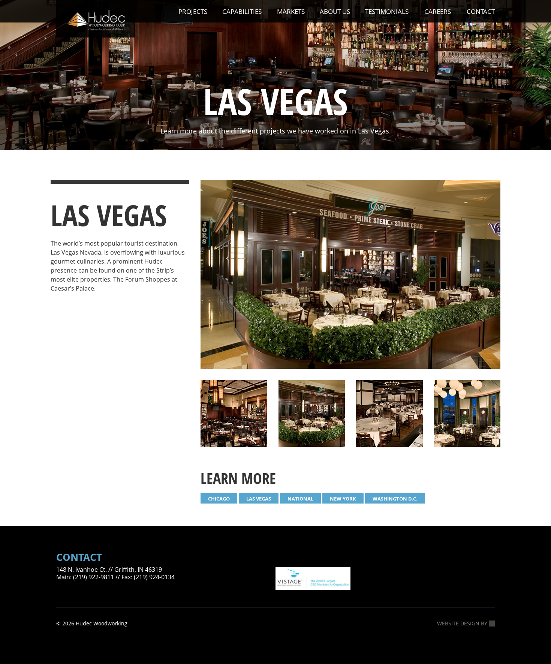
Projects (192, 11)
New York (343, 498)
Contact (481, 11)
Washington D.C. (395, 498)
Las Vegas (258, 498)
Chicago (219, 498)
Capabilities (242, 11)
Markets (291, 11)
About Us (335, 11)
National (300, 498)
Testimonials (387, 11)
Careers (437, 11)
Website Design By (463, 624)
